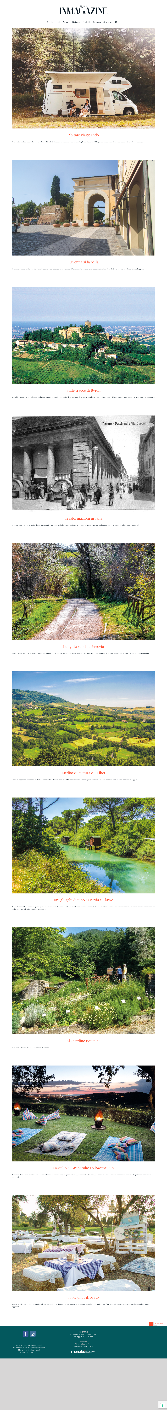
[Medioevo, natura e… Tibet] (83, 718)
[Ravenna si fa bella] (83, 208)
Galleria (86, 75)
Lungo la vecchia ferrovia (80, 588)
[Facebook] (25, 1334)
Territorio (88, 82)
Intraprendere (80, 82)
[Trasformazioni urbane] (83, 463)
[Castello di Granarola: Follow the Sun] (83, 1113)
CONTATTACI (83, 1332)
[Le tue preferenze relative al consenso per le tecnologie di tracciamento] (162, 1405)
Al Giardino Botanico (80, 977)
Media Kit (83, 1341)
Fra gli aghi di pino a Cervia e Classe (80, 842)
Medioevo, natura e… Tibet (80, 715)
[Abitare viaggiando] (83, 78)
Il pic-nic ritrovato (80, 1240)
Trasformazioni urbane (80, 460)
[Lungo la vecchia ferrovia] (83, 591)
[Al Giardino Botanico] (83, 980)
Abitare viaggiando (80, 75)
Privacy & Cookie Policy (83, 1344)
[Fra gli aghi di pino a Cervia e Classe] (83, 845)
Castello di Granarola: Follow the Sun (80, 1110)
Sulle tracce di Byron (80, 332)
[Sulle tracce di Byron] (83, 335)
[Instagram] (33, 1334)
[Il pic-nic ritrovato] (83, 1243)
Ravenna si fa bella (80, 204)
